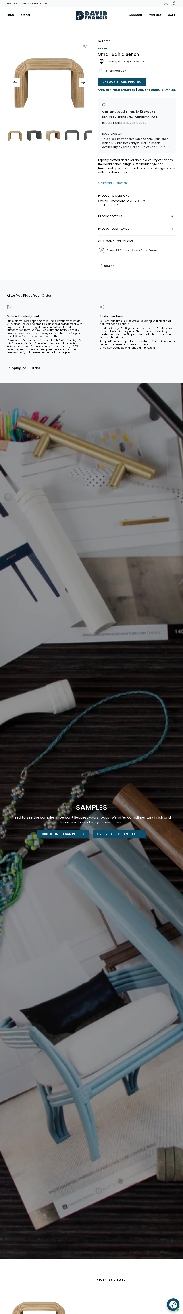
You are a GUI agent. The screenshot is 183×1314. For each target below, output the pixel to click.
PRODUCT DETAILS (110, 216)
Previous (15, 82)
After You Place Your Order (29, 295)
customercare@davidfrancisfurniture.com (129, 347)
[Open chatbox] (173, 1304)
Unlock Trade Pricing (122, 82)
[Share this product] (85, 46)
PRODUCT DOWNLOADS (113, 229)
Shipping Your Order (23, 368)
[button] (155, 15)
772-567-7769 (160, 147)
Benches (103, 48)
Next (83, 82)
